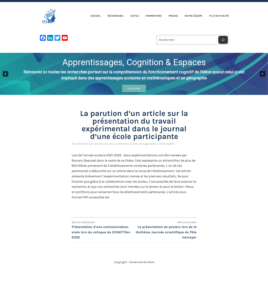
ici (107, 197)
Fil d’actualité (219, 15)
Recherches (115, 15)
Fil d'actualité (166, 143)
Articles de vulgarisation (143, 143)
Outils (134, 15)
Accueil (95, 15)
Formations (154, 15)
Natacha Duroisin (104, 143)
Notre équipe (193, 15)
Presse (173, 15)
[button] (5, 74)
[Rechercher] (223, 40)
